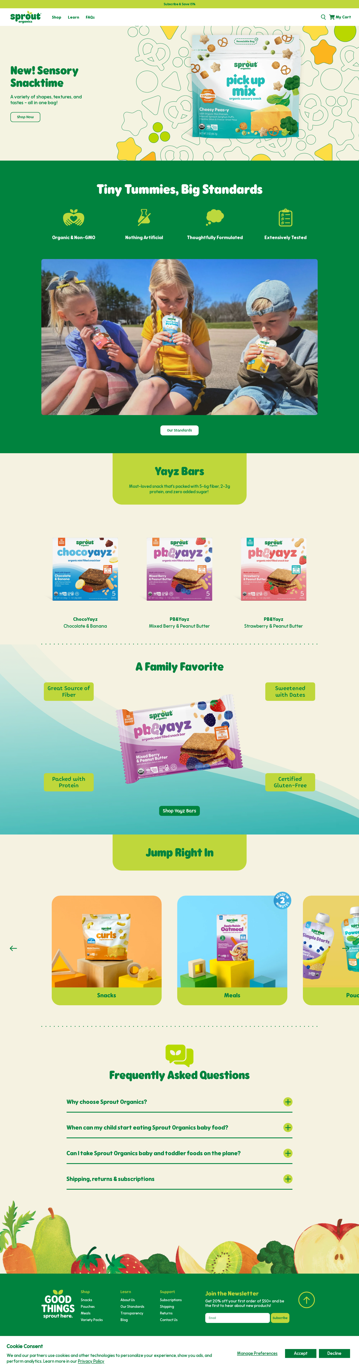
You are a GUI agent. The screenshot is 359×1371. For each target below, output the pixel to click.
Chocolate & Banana (85, 626)
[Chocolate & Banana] (85, 569)
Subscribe (280, 1318)
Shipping (167, 1306)
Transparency (131, 1313)
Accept (300, 1353)
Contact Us (169, 1320)
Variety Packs (92, 1320)
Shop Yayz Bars (179, 810)
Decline (334, 1353)
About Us (127, 1300)
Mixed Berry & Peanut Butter (179, 626)
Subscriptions (171, 1300)
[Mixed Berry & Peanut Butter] (179, 569)
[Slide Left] (13, 948)
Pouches (88, 1306)
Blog (124, 1320)
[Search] (323, 17)
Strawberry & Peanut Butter (273, 626)
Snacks (86, 1300)
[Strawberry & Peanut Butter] (274, 569)
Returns (166, 1313)
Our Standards (179, 430)
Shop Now (25, 117)
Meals (86, 1313)
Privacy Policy (91, 1361)
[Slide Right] (346, 948)
